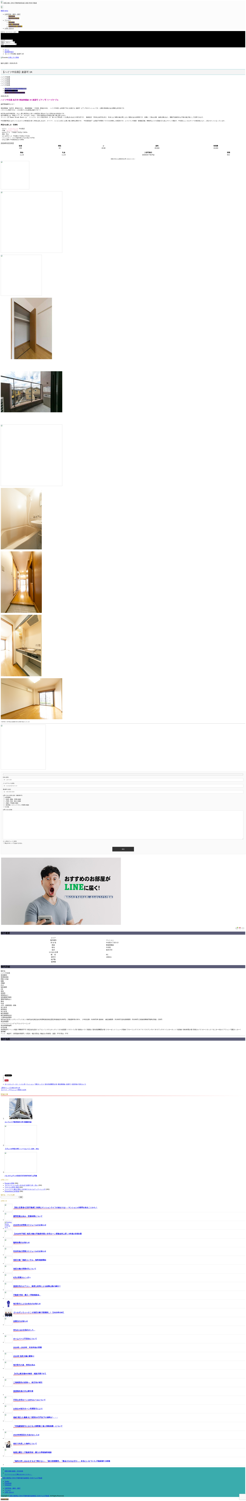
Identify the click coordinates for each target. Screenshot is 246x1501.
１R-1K (7, 90)
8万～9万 (8, 92)
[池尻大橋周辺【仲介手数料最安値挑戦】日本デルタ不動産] (2, 8)
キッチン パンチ (12, 130)
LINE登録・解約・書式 (12, 14)
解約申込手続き (13, 18)
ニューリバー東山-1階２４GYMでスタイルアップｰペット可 (25, 1189)
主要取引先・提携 (15, 26)
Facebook (8, 1483)
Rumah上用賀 (9, 1183)
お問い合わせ (9, 28)
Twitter (7, 1481)
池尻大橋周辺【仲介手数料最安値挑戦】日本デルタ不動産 (29, 1496)
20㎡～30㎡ (14, 90)
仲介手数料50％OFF (18, 92)
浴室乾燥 (74, 1084)
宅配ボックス (39, 1084)
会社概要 (11, 22)
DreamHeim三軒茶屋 (12, 1191)
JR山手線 (8, 88)
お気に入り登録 (13, 57)
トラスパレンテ (13, 129)
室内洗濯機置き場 (51, 1084)
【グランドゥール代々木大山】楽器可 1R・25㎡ (21, 1185)
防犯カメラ (82, 1084)
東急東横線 (19, 88)
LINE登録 (11, 16)
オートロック (9, 1084)
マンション (30, 1084)
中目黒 (13, 88)
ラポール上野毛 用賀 (12, 1187)
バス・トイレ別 (20, 1084)
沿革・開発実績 (13, 24)
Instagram (8, 1485)
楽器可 (68, 1084)
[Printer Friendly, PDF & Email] (240, 928)
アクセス (8, 20)
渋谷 (25, 88)
